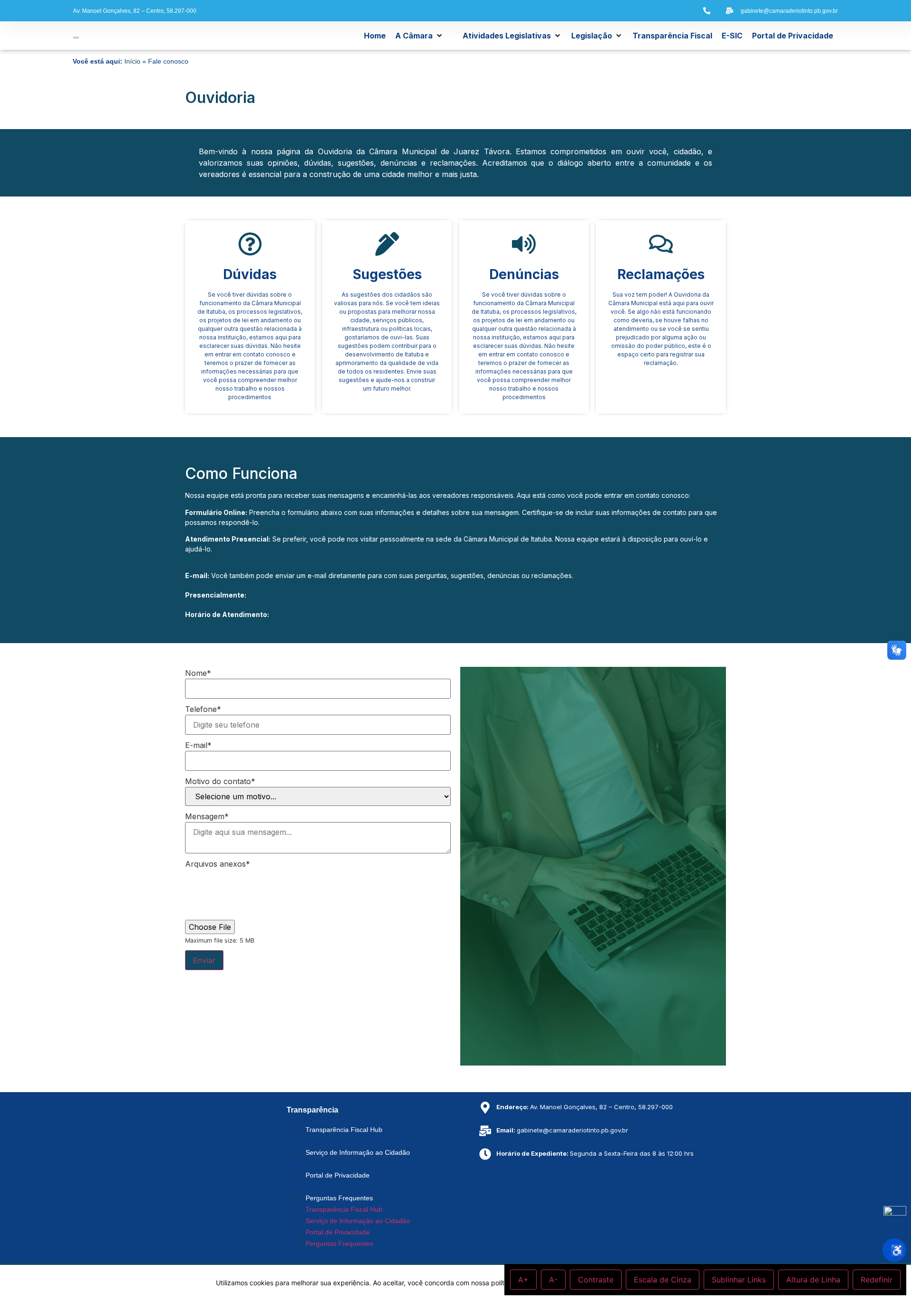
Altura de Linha (813, 1279)
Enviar (204, 960)
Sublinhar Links (739, 1279)
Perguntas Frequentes (339, 1198)
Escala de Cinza (662, 1279)
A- (553, 1279)
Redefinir (876, 1279)
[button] (419, 36)
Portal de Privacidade (338, 1175)
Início (132, 61)
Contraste (596, 1279)
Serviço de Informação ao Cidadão (358, 1152)
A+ (523, 1279)
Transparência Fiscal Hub (344, 1129)
